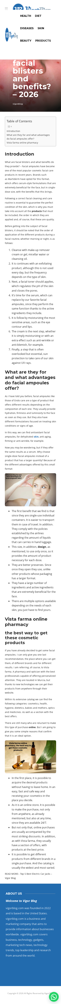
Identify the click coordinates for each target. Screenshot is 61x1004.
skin (36, 436)
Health (25, 15)
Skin (41, 28)
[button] (54, 997)
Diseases (27, 28)
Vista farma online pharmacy (22, 142)
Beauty (25, 40)
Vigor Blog (49, 993)
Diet (38, 15)
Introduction (13, 131)
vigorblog (18, 104)
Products (43, 40)
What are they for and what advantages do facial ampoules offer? (28, 136)
